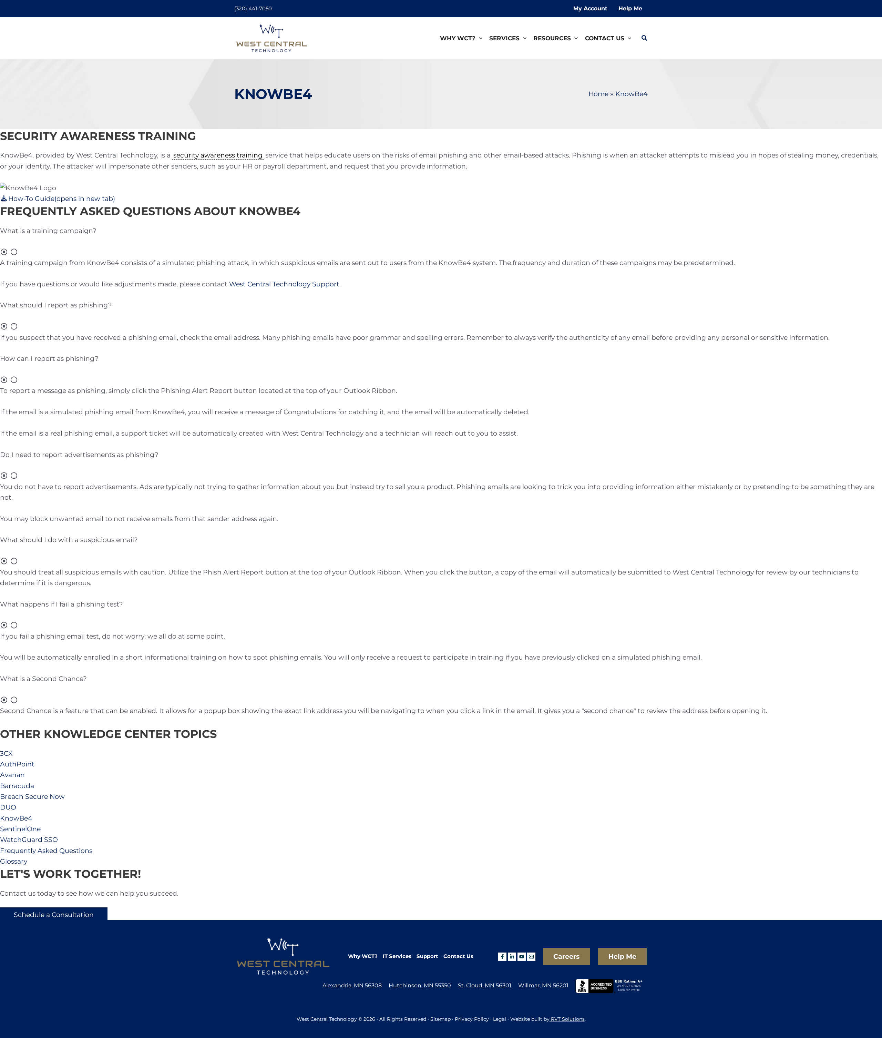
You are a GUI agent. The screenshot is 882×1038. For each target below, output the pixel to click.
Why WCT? (363, 956)
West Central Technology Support (284, 284)
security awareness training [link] (218, 155)
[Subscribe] (531, 957)
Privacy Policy (472, 1019)
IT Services (397, 956)
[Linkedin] (512, 957)
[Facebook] (502, 957)
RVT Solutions (567, 1019)
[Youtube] (521, 957)
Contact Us (458, 956)
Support (427, 956)
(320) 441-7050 (253, 8)
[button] (478, 38)
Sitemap (440, 1019)
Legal (499, 1019)
